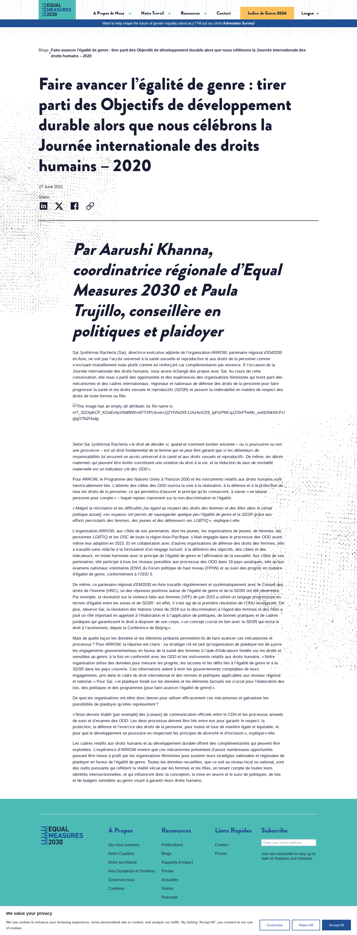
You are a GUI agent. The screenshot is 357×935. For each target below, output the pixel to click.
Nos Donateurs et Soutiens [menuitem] (131, 871)
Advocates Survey (238, 23)
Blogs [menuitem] (166, 854)
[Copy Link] (90, 206)
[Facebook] (74, 206)
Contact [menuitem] (224, 13)
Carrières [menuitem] (116, 888)
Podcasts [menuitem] (170, 897)
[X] (59, 206)
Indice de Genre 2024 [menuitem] (267, 13)
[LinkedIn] (43, 206)
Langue (307, 13)
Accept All (336, 925)
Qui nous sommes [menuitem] (123, 845)
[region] (178, 920)
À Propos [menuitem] (120, 830)
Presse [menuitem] (168, 871)
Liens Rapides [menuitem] (233, 830)
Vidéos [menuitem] (168, 888)
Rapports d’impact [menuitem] (177, 862)
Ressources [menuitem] (176, 830)
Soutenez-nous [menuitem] (121, 880)
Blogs (44, 50)
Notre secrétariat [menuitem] (122, 862)
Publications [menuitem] (172, 845)
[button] (112, 13)
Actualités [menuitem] (170, 880)
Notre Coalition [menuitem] (121, 854)
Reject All (306, 925)
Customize (275, 925)
